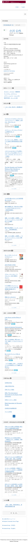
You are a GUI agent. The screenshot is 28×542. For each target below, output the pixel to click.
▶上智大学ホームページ (8, 519)
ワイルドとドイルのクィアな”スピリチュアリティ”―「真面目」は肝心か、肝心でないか (14, 120)
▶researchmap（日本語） (9, 525)
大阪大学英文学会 (9, 386)
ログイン (23, 4)
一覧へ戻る (14, 513)
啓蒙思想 (17, 91)
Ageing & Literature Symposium (13, 327)
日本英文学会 (8, 383)
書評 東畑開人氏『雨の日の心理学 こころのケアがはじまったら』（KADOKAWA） (14, 208)
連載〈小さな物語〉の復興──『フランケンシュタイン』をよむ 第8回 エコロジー (14, 237)
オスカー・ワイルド (9, 91)
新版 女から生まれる (10, 297)
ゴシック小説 (14, 98)
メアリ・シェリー (8, 96)
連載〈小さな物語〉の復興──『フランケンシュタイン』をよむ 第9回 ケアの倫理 (14, 219)
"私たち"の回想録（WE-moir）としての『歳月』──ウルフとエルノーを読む (14, 341)
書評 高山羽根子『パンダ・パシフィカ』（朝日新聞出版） (14, 228)
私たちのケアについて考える (12, 354)
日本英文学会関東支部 (10, 408)
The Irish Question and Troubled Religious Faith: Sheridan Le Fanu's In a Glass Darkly (13, 168)
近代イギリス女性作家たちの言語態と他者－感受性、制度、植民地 (13, 485)
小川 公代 (15, 31)
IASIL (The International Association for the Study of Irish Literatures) (13, 394)
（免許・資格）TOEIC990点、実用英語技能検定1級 (13, 505)
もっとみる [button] (14, 188)
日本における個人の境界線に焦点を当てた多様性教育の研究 (13, 427)
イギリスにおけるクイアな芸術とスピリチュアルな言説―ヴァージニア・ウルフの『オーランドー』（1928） (13, 153)
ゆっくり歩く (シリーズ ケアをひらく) (11, 256)
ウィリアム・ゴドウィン (10, 94)
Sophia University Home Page (11, 521)
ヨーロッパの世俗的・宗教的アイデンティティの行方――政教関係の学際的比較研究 (13, 469)
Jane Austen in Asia (10, 265)
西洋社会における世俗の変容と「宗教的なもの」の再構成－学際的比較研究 (13, 439)
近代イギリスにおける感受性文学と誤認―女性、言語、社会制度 (13, 457)
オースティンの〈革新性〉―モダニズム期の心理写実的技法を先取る (13, 141)
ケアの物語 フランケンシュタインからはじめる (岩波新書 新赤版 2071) (11, 287)
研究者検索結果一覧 (8, 25)
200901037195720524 (9, 71)
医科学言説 (7, 98)
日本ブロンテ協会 (9, 389)
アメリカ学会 (8, 411)
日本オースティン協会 (10, 400)
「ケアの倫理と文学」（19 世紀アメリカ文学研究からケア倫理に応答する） (14, 365)
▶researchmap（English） (9, 528)
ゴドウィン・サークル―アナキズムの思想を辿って (13, 130)
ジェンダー (17, 96)
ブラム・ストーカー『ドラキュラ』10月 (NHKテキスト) (11, 275)
